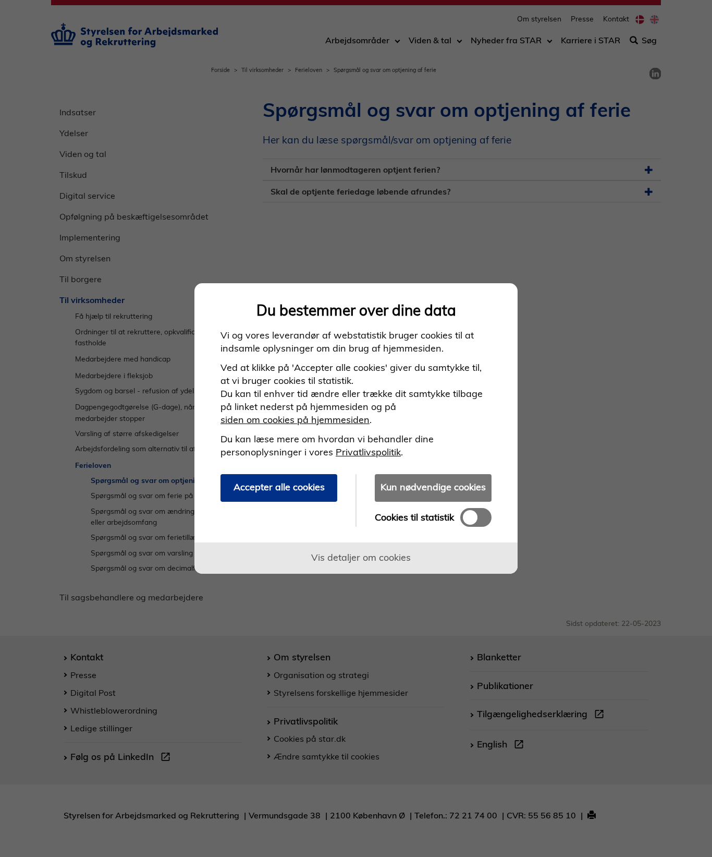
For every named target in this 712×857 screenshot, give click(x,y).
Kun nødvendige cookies (433, 487)
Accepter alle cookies (279, 487)
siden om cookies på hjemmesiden (295, 420)
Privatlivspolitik (368, 452)
